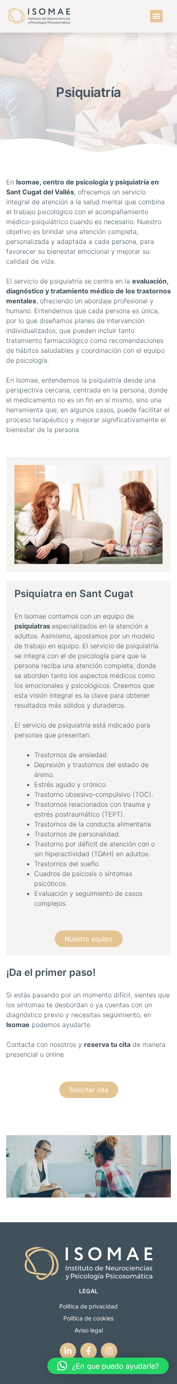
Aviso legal (89, 1330)
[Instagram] (109, 1351)
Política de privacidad (88, 1306)
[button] (156, 16)
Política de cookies (88, 1318)
